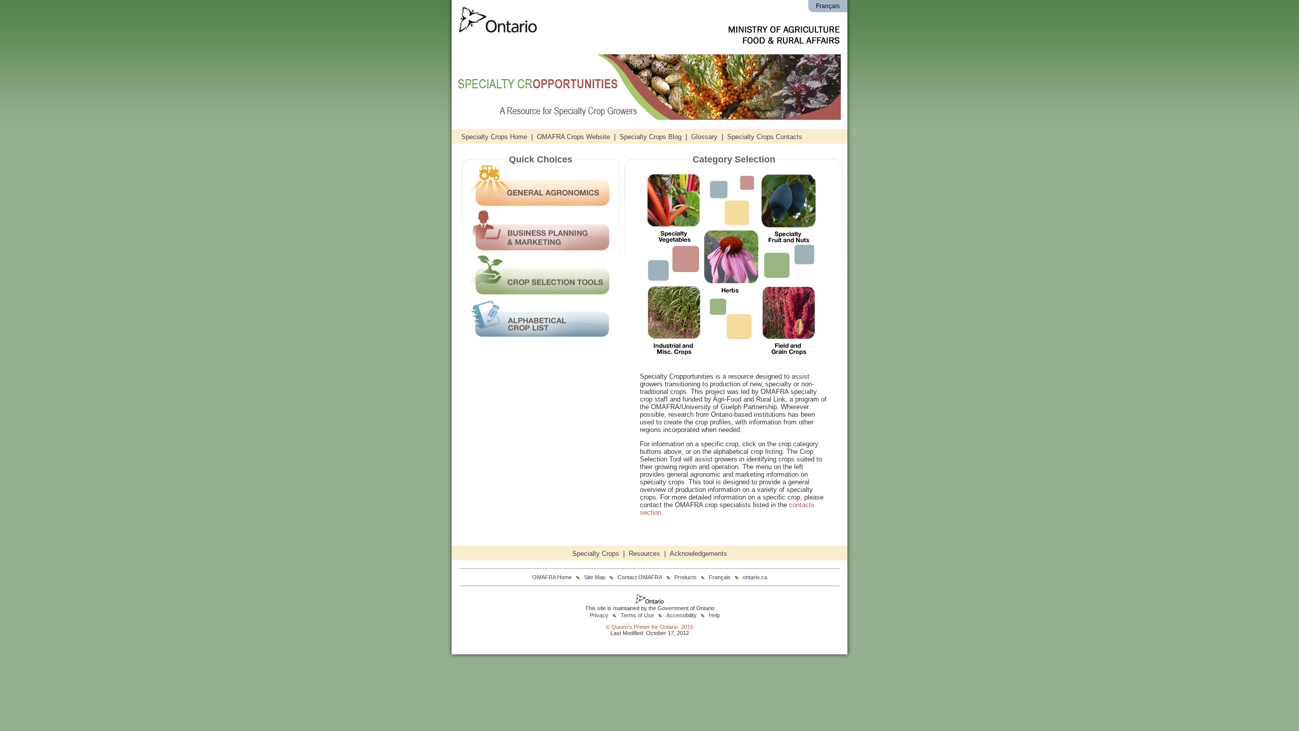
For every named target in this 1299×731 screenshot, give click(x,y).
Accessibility (681, 615)
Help (714, 615)
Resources (644, 553)
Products (685, 577)
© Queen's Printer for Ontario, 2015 (649, 627)
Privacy (599, 615)
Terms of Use (637, 615)
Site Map (594, 577)
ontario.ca (755, 577)
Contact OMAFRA (640, 577)
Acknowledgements (698, 553)
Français (828, 6)
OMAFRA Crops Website (573, 137)
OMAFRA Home (552, 577)
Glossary (704, 137)
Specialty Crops (595, 553)
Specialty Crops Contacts (764, 137)
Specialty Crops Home (494, 137)
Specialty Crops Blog (650, 137)
